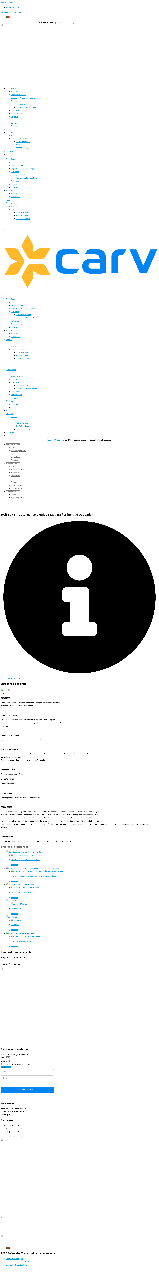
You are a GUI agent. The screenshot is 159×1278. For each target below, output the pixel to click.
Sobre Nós (15, 91)
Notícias (9, 129)
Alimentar (15, 482)
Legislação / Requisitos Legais (23, 98)
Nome (3, 1058)
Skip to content (7, 2)
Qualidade (15, 101)
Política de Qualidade (19, 110)
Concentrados (16, 488)
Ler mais (14, 865)
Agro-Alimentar (17, 485)
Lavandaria (15, 457)
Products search (48, 22)
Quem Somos (11, 88)
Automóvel (15, 460)
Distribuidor (15, 126)
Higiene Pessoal (17, 454)
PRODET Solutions (23, 148)
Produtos (9, 132)
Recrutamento (16, 113)
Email (3, 1061)
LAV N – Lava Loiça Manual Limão (22, 892)
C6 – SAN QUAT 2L (17, 908)
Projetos (14, 117)
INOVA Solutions (22, 145)
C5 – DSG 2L (15, 925)
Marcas (14, 135)
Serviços (14, 123)
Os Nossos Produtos (19, 138)
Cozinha (14, 447)
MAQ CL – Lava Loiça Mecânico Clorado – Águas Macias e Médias (33, 876)
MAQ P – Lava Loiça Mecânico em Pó (23, 941)
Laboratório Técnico (18, 95)
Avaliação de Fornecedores (26, 107)
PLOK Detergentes (23, 142)
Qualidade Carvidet (23, 104)
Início (49, 440)
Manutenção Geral (18, 451)
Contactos (10, 151)
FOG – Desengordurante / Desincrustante (25, 860)
